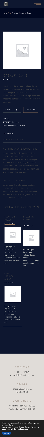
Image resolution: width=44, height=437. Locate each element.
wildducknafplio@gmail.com (23, 375)
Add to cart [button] (10, 223)
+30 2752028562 (23, 372)
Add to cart (31, 110)
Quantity (8, 110)
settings (25, 429)
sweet (22, 125)
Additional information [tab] (13, 140)
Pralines (15, 122)
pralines (12, 125)
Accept (6, 433)
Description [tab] (8, 134)
